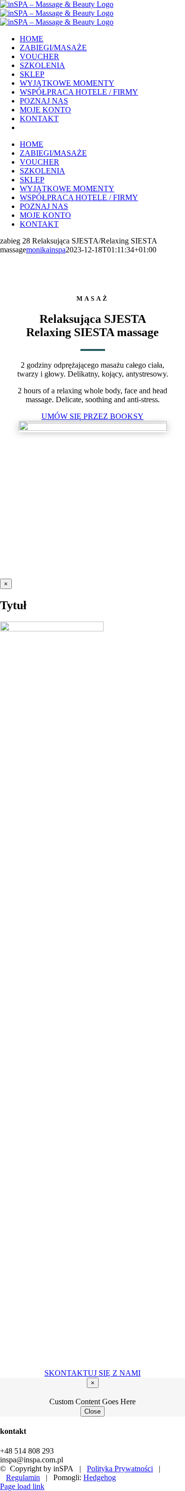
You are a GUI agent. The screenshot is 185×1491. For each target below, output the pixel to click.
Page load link (22, 1486)
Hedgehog (99, 1477)
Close (92, 1411)
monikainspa (46, 249)
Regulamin (23, 1477)
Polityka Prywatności (120, 1468)
